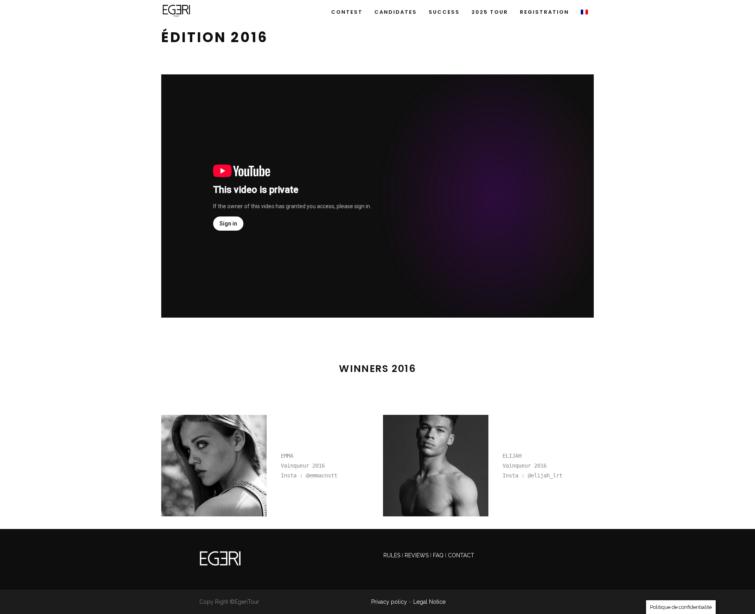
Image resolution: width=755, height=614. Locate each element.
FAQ (438, 555)
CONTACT (461, 555)
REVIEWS (417, 555)
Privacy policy (389, 602)
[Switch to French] (584, 9)
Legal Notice (429, 602)
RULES (392, 555)
